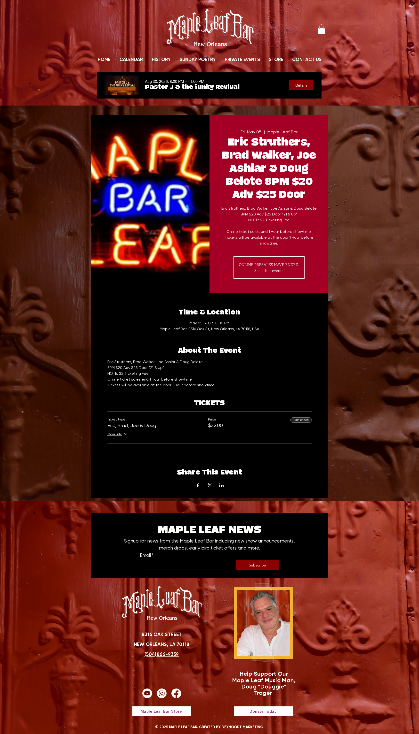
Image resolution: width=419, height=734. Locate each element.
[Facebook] (176, 693)
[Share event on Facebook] (197, 485)
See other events (268, 270)
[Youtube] (147, 693)
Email (146, 555)
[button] (321, 29)
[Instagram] (162, 693)
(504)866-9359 (162, 654)
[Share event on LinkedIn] (221, 485)
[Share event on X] (209, 485)
